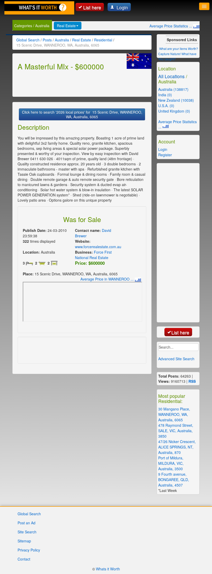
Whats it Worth (108, 568)
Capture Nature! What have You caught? (177, 56)
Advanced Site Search (176, 358)
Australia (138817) (173, 89)
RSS (192, 381)
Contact (24, 559)
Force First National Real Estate (93, 254)
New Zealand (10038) (176, 100)
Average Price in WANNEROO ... (107, 279)
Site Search (27, 531)
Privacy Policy (29, 550)
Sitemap (24, 540)
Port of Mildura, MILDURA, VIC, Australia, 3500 (171, 463)
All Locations (171, 76)
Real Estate (66, 25)
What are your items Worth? (178, 48)
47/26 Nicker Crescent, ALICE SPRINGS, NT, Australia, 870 (177, 447)
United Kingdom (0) (174, 111)
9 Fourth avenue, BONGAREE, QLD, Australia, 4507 (173, 480)
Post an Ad (26, 522)
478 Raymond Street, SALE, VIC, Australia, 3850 (175, 431)
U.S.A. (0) (166, 105)
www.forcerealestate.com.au (98, 246)
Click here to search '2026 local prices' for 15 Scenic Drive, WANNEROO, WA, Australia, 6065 (82, 114)
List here (92, 7)
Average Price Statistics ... (171, 25)
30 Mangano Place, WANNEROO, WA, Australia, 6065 (174, 414)
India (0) (165, 94)
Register (165, 154)
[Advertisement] (78, 83)
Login (121, 7)
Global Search (29, 513)
